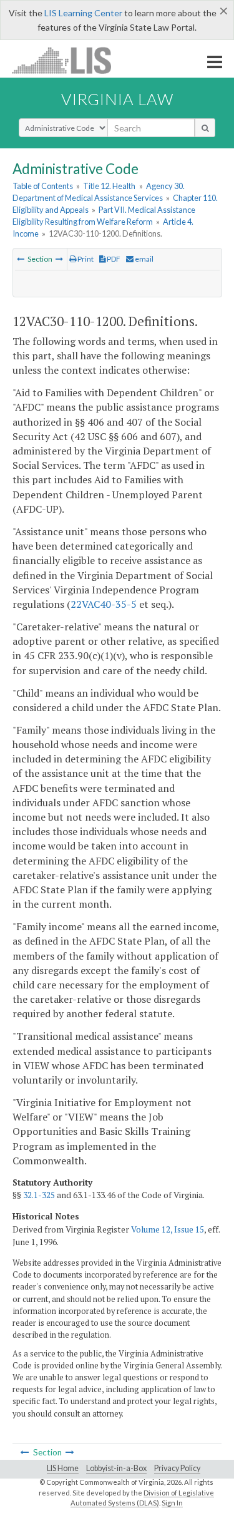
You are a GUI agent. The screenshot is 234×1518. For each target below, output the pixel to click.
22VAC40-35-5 (104, 604)
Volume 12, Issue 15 (167, 1229)
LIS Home (63, 1468)
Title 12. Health (109, 186)
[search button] (205, 127)
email (144, 259)
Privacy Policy (177, 1468)
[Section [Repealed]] (59, 259)
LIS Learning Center (83, 13)
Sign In (172, 1503)
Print (85, 259)
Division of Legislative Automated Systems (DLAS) (143, 1498)
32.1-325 (39, 1195)
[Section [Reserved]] (20, 259)
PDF (112, 259)
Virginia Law (117, 99)
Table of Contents (42, 186)
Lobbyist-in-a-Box (116, 1468)
